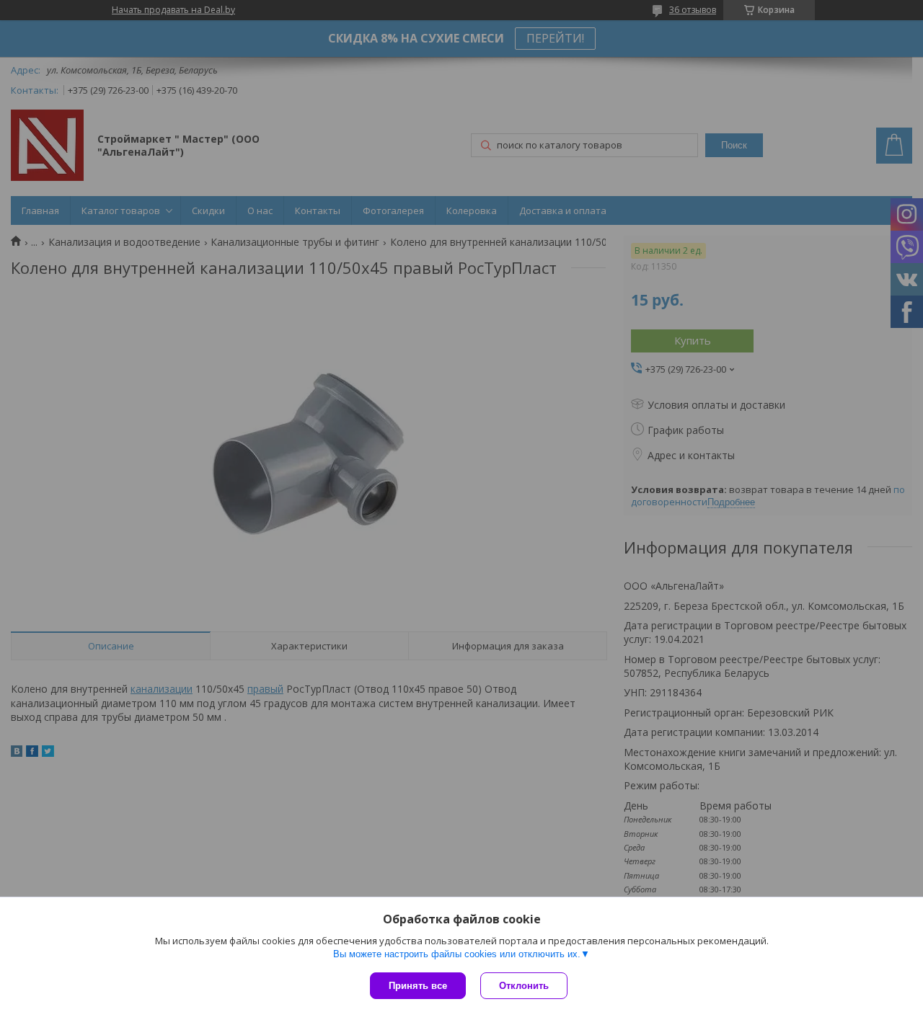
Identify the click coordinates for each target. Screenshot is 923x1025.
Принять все (418, 985)
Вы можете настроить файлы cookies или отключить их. (456, 954)
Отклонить (524, 985)
